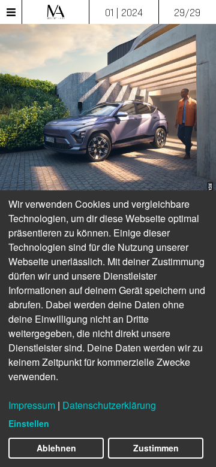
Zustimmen (156, 448)
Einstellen (28, 423)
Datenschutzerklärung (109, 405)
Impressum (31, 405)
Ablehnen (56, 448)
